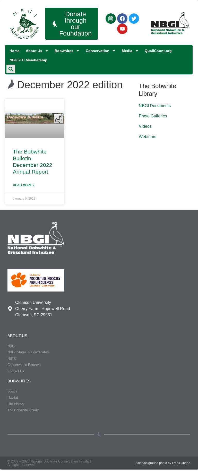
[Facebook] (122, 18)
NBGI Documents (155, 106)
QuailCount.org (158, 51)
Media (127, 51)
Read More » (24, 185)
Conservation (97, 51)
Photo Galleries (153, 116)
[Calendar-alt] (111, 18)
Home (15, 51)
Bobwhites (64, 51)
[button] (10, 69)
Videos (145, 126)
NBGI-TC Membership (28, 60)
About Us (34, 51)
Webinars (147, 136)
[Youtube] (122, 29)
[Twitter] (134, 18)
